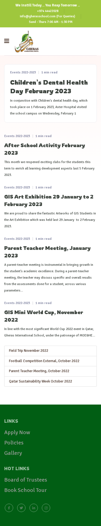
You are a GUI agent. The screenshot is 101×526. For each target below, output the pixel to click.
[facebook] (9, 507)
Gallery (13, 453)
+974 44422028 (47, 11)
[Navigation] (6, 41)
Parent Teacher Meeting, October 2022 (39, 371)
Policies (14, 442)
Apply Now (17, 432)
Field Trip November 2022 (28, 350)
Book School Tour (25, 490)
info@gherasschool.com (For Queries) (47, 16)
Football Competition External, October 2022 (44, 361)
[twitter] (21, 507)
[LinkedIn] (33, 507)
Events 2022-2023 (23, 72)
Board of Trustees (25, 479)
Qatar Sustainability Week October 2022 (40, 381)
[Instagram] (46, 507)
